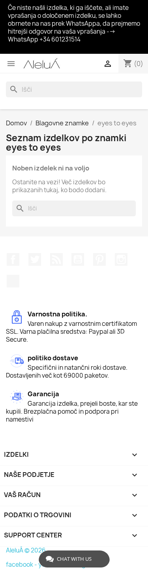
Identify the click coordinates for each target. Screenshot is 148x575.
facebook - (22, 564)
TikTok (13, 281)
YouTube (77, 259)
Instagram (121, 259)
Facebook (13, 259)
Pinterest (99, 259)
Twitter (34, 259)
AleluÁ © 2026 (26, 550)
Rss (56, 259)
